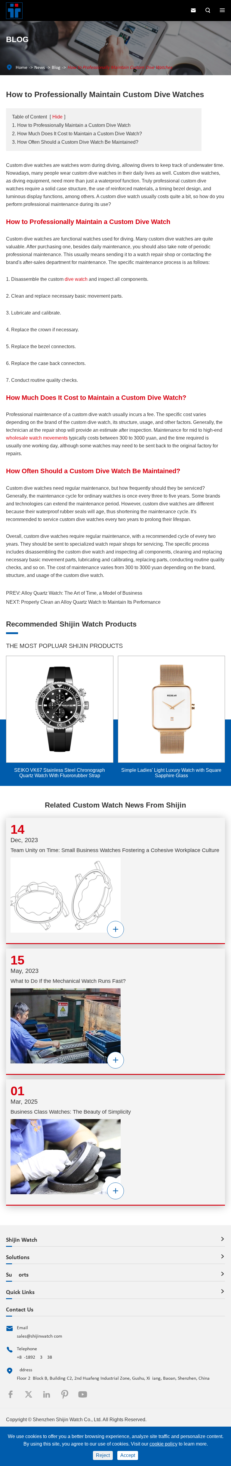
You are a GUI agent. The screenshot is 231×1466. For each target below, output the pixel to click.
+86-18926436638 (34, 1357)
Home (21, 67)
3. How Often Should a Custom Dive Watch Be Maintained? (75, 142)
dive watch (76, 279)
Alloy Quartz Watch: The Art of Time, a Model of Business (81, 593)
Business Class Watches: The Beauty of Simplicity (71, 1112)
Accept (127, 1455)
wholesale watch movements (37, 437)
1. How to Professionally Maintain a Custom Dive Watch (71, 125)
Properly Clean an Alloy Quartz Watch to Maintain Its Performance (91, 602)
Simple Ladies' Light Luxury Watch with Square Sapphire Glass (60, 773)
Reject (103, 1455)
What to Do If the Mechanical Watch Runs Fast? (68, 981)
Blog (56, 67)
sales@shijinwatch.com (39, 1336)
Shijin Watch (21, 1240)
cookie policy (163, 1443)
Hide (57, 116)
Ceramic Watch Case (171, 770)
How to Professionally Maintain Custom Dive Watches (119, 67)
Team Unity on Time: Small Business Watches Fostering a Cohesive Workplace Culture (115, 850)
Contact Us (19, 1310)
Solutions (17, 1258)
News (39, 67)
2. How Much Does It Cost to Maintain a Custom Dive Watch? (77, 133)
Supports (17, 1275)
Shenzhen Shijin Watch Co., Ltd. (67, 1419)
